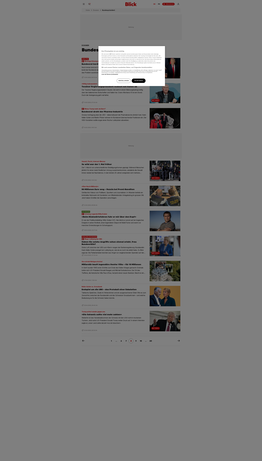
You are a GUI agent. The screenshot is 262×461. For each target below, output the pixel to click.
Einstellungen (124, 80)
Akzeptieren (138, 80)
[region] (131, 66)
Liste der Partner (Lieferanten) (110, 74)
